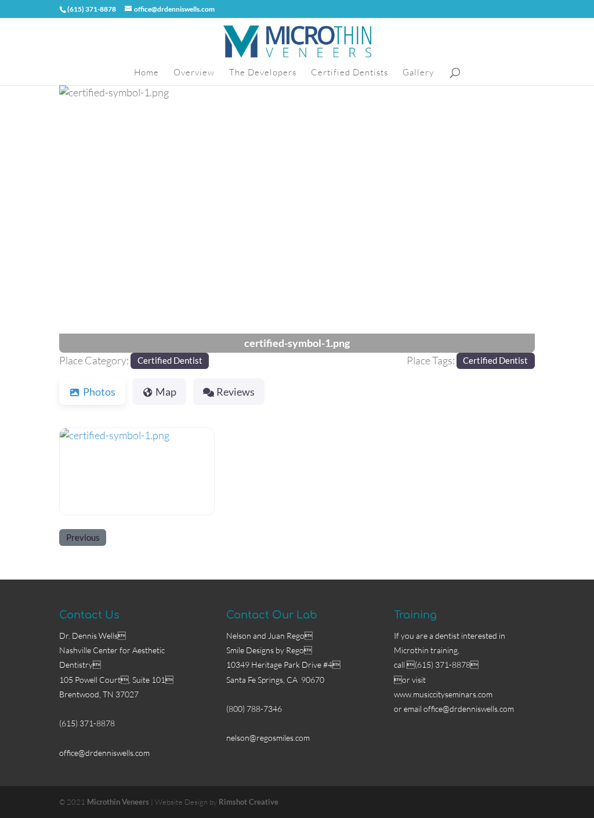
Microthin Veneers (118, 801)
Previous (83, 537)
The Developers (262, 73)
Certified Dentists (349, 73)
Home (146, 73)
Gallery (418, 73)
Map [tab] (165, 391)
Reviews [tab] (235, 391)
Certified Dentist (169, 360)
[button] (95, 219)
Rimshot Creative (248, 801)
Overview (194, 73)
